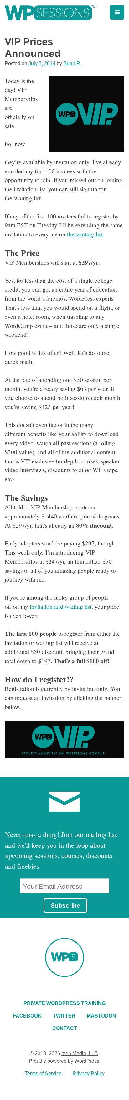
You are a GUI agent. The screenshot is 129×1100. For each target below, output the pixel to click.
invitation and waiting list (60, 606)
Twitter (64, 1015)
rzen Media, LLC (79, 1053)
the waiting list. (85, 234)
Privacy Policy (89, 1073)
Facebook (27, 1015)
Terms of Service (43, 1073)
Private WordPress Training (64, 1003)
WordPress (87, 1061)
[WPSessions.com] (50, 13)
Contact (64, 1028)
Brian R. (72, 63)
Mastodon (101, 1015)
